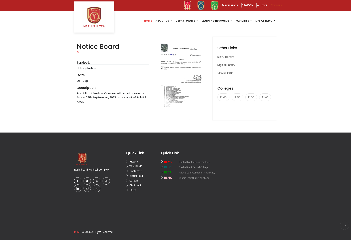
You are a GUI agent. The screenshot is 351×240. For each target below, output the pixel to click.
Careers (134, 180)
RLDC (251, 97)
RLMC (223, 97)
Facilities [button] (242, 20)
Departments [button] (186, 20)
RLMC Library (225, 57)
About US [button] (163, 20)
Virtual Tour (225, 73)
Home (148, 20)
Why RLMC (135, 166)
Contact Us (136, 171)
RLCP (237, 97)
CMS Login (135, 185)
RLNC (265, 97)
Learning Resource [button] (215, 20)
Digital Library (226, 65)
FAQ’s (132, 190)
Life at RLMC (264, 20)
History (133, 161)
